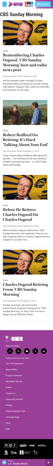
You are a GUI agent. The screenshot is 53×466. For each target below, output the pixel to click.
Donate (44, 4)
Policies (9, 405)
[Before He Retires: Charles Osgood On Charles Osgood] (25, 187)
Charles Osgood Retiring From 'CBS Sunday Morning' (25, 289)
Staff (7, 429)
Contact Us (10, 393)
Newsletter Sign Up (14, 381)
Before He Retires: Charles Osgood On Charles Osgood (20, 214)
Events (8, 387)
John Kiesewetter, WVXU (12, 76)
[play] (4, 462)
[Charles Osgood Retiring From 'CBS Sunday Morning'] (25, 262)
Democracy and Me (14, 399)
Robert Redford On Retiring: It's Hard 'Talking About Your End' (25, 139)
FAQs (8, 423)
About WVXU (11, 369)
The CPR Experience (14, 363)
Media (5, 51)
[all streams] (49, 462)
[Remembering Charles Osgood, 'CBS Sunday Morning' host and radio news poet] (25, 32)
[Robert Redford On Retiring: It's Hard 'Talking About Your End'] (25, 112)
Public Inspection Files (15, 411)
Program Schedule (14, 375)
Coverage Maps (12, 417)
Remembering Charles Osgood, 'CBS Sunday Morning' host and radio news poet (25, 62)
